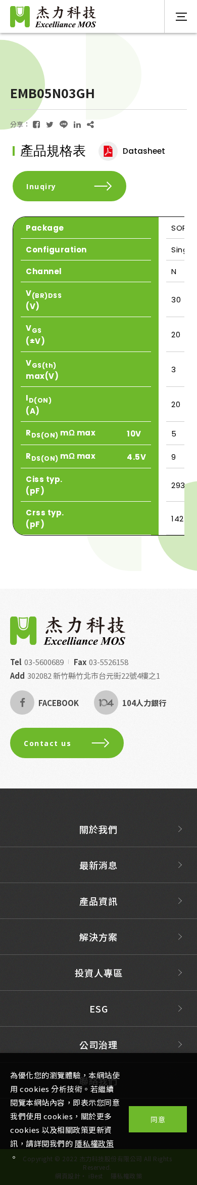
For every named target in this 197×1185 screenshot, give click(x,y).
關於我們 (98, 829)
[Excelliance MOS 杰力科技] (67, 631)
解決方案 (98, 936)
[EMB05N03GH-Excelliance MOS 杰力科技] (36, 124)
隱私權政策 (94, 1143)
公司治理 (98, 1044)
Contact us (47, 743)
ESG (98, 1008)
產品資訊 (98, 900)
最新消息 (98, 864)
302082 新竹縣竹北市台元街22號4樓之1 (93, 675)
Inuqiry (41, 186)
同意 (158, 1119)
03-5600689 (44, 661)
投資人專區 (99, 972)
